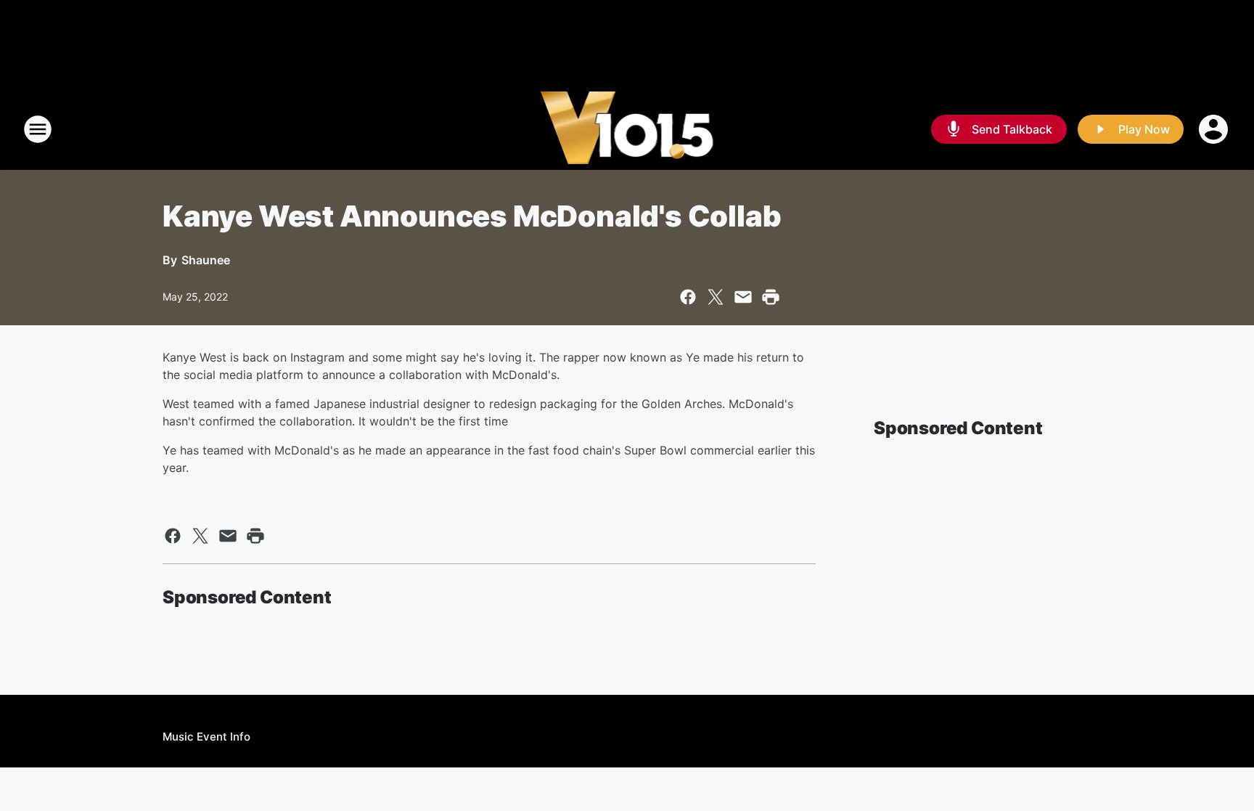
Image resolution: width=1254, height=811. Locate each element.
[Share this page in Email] (743, 297)
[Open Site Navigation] (37, 129)
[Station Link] (627, 129)
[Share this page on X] (715, 297)
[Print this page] (771, 297)
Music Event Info (206, 736)
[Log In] (1215, 129)
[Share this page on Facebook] (688, 297)
